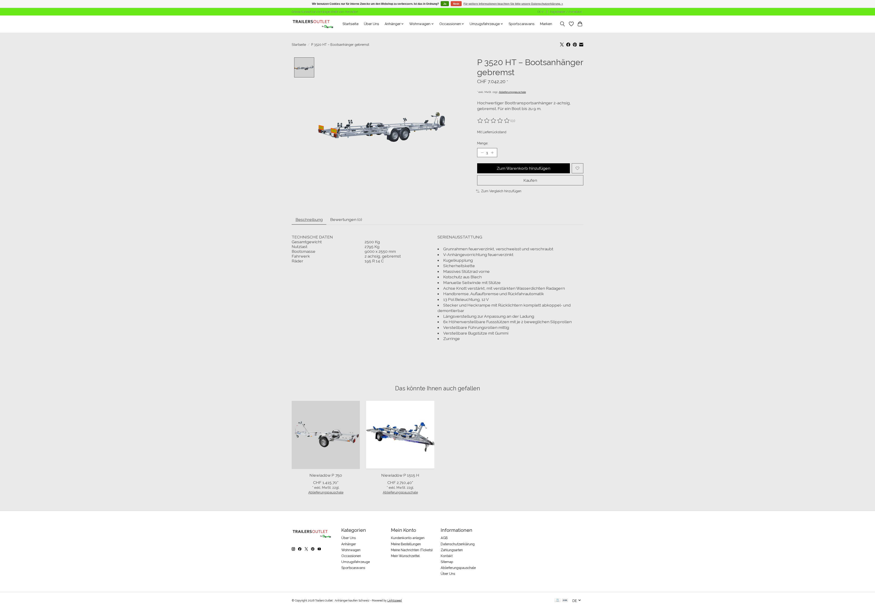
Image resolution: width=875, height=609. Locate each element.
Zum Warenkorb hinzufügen (523, 168)
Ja (444, 3)
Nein (456, 3)
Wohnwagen (350, 550)
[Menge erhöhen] (492, 152)
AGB (444, 538)
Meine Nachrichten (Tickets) (412, 550)
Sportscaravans (522, 24)
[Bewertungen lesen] (493, 121)
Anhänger (348, 544)
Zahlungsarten (452, 550)
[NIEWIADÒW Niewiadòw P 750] (326, 435)
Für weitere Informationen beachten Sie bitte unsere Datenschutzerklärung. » (513, 3)
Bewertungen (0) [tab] (346, 219)
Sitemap (447, 562)
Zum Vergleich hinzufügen (501, 191)
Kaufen (530, 180)
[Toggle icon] (562, 24)
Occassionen (351, 556)
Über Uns (371, 24)
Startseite (350, 24)
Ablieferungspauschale (512, 92)
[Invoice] (557, 600)
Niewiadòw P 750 (325, 475)
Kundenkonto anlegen (408, 538)
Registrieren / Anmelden (566, 11)
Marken (546, 24)
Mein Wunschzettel (405, 556)
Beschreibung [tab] (309, 219)
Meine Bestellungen (406, 544)
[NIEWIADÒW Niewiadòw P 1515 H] (400, 435)
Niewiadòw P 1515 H (400, 475)
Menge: (482, 143)
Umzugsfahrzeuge (355, 562)
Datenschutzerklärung (458, 544)
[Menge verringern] (482, 152)
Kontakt (447, 556)
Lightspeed (394, 600)
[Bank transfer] (565, 600)
